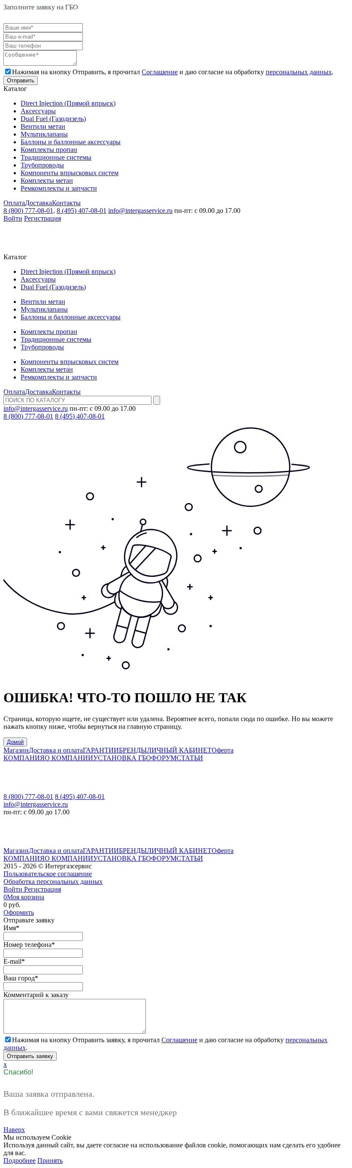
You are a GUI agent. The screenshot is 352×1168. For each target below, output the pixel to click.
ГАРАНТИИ (101, 750)
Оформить (18, 912)
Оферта (223, 750)
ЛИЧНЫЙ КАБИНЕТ (179, 750)
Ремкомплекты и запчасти (59, 188)
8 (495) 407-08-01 (81, 210)
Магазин (16, 750)
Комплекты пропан (49, 149)
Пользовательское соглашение (47, 873)
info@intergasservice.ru (140, 210)
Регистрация (42, 218)
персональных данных (299, 72)
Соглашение (160, 72)
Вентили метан (43, 126)
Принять (50, 1160)
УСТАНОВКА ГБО (122, 757)
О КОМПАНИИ (69, 757)
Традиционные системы (56, 157)
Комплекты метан (47, 180)
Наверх (14, 1129)
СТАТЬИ (189, 757)
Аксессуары (38, 111)
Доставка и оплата (56, 750)
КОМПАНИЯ (24, 757)
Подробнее (19, 1160)
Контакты (66, 202)
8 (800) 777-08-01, (29, 210)
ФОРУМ (163, 757)
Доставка (38, 202)
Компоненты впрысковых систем (69, 172)
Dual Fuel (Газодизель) (53, 118)
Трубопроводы (42, 165)
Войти (12, 218)
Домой (15, 742)
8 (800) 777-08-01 (28, 416)
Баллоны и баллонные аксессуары (71, 142)
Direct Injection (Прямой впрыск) (68, 103)
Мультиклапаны (44, 134)
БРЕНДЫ (133, 750)
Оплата (14, 202)
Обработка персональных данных (53, 881)
